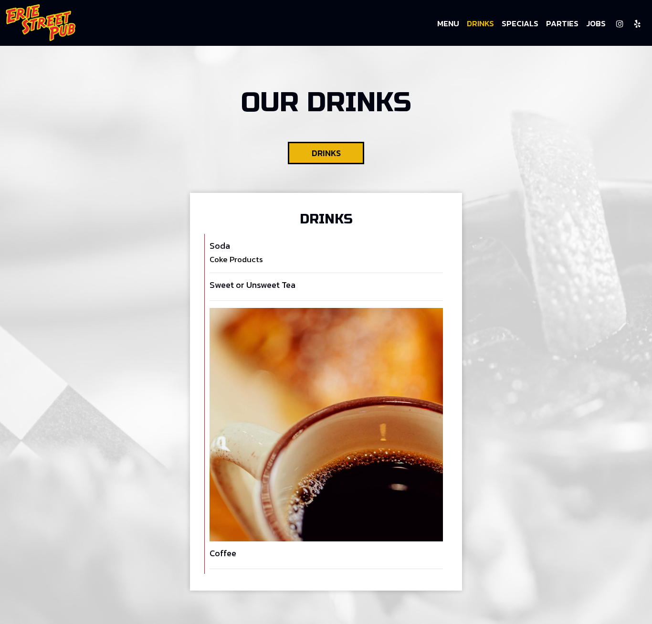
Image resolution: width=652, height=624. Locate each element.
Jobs (596, 24)
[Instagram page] (619, 24)
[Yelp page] (637, 24)
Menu (448, 24)
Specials (520, 24)
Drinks (480, 24)
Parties (562, 24)
